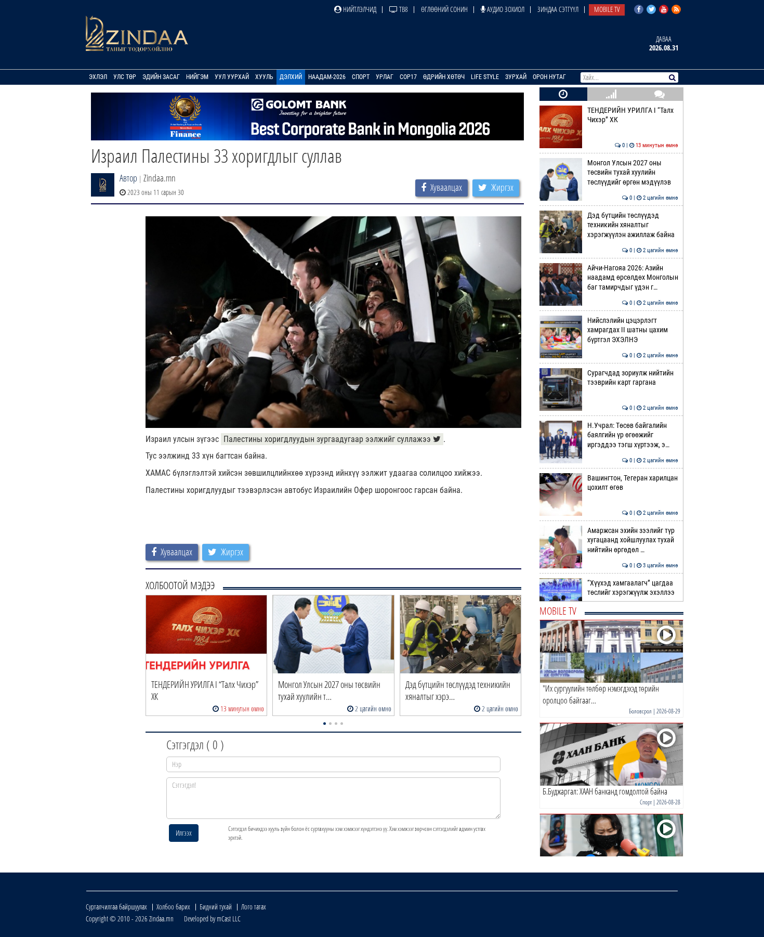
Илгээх (184, 833)
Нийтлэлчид (358, 9)
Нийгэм (197, 77)
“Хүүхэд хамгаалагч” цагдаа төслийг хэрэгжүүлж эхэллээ (632, 588)
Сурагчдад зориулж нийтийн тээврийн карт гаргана (632, 378)
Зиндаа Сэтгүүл (557, 9)
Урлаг (384, 77)
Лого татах (253, 907)
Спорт (361, 77)
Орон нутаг (549, 77)
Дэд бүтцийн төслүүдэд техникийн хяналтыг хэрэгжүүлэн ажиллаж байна (632, 225)
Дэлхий (291, 77)
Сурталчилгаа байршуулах (116, 907)
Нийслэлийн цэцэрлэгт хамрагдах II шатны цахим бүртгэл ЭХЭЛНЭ (632, 330)
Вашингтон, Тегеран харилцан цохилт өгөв (632, 483)
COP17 (408, 77)
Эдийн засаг (161, 77)
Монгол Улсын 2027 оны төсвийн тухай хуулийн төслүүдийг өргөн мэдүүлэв (632, 173)
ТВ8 (403, 9)
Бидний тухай (216, 907)
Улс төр (124, 77)
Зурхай (515, 77)
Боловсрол (640, 711)
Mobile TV (607, 9)
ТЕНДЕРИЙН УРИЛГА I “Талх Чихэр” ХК (632, 115)
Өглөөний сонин (444, 9)
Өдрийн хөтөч (444, 77)
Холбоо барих (173, 907)
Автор (128, 178)
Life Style (485, 77)
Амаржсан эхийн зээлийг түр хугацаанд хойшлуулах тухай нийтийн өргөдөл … (632, 540)
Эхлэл (98, 77)
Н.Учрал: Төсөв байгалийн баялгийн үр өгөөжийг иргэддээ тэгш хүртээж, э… (632, 435)
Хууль (264, 77)
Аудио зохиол (504, 9)
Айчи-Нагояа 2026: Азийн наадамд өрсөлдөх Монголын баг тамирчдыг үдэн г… (632, 278)
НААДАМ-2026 (327, 77)
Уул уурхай (232, 77)
